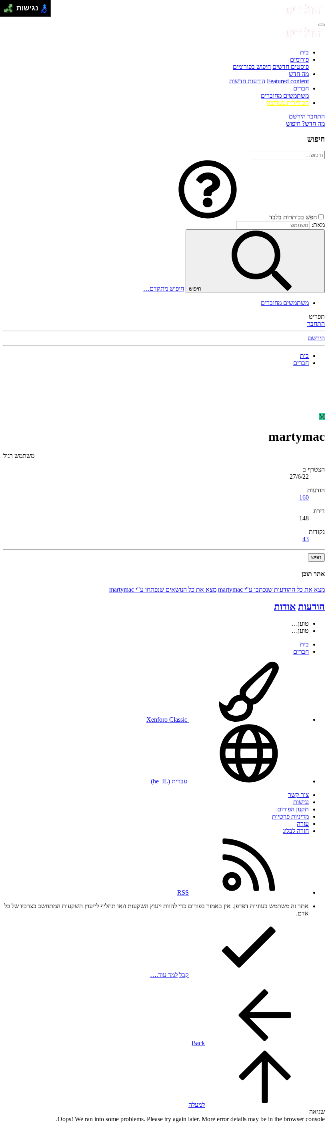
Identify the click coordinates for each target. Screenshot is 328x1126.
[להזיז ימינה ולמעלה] (10, 6)
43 (305, 539)
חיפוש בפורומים (252, 66)
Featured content (288, 81)
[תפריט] (321, 25)
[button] (208, 217)
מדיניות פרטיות (290, 816)
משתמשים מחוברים (285, 95)
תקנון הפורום (293, 809)
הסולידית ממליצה (288, 102)
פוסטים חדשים (290, 66)
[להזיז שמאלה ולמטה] (6, 10)
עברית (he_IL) (170, 781)
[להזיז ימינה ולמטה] (10, 10)
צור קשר (298, 794)
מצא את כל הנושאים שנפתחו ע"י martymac (162, 589)
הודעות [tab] (311, 606)
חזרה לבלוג (296, 830)
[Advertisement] (164, 391)
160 (304, 497)
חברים (301, 88)
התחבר (316, 323)
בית (304, 52)
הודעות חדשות (247, 81)
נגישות (301, 802)
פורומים (299, 59)
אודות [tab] (285, 606)
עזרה (303, 823)
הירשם (316, 338)
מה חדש (299, 73)
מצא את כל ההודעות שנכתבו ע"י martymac (271, 589)
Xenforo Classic (167, 719)
